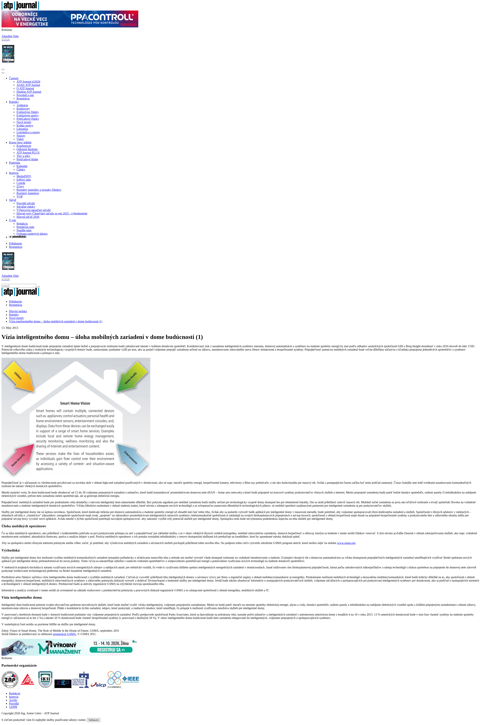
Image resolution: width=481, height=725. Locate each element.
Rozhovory (23, 108)
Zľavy (20, 186)
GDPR (13, 706)
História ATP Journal (29, 91)
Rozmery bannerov (28, 193)
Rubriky (14, 101)
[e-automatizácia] (17, 237)
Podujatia (14, 162)
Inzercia (13, 172)
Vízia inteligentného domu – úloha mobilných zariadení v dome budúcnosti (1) (55, 321)
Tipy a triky (23, 156)
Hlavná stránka (18, 311)
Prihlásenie (15, 243)
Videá (20, 139)
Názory (21, 135)
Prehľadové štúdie (27, 159)
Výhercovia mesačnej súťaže (34, 210)
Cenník (21, 183)
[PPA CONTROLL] (70, 26)
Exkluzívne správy (28, 115)
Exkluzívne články (28, 112)
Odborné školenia (27, 149)
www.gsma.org (346, 543)
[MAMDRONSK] (114, 687)
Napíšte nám (24, 230)
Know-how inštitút (20, 142)
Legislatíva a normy (28, 132)
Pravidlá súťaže (26, 203)
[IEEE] (130, 687)
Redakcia (22, 223)
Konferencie (24, 145)
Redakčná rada (25, 227)
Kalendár (22, 166)
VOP (20, 196)
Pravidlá (14, 703)
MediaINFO (24, 176)
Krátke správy (25, 125)
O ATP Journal (25, 88)
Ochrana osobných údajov (32, 233)
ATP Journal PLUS (28, 152)
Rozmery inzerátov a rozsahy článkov (39, 189)
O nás (12, 220)
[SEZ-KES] (28, 687)
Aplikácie (22, 105)
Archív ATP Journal (28, 85)
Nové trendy (24, 122)
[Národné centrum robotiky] (81, 687)
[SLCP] (98, 687)
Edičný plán (24, 179)
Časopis (13, 78)
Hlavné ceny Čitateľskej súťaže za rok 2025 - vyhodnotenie (52, 213)
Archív (13, 700)
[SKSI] (45, 687)
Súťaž (12, 199)
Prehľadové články (28, 118)
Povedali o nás (25, 95)
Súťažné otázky (26, 206)
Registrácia (23, 98)
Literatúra (22, 129)
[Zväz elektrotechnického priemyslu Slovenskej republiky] (63, 687)
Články (21, 169)
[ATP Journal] (20, 8)
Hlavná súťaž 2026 (28, 216)
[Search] (38, 286)
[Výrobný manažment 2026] (70, 654)
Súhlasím (93, 720)
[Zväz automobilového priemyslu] (10, 687)
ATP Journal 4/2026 (28, 81)
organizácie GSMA (64, 634)
